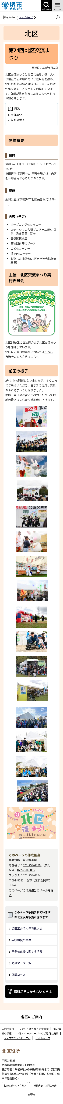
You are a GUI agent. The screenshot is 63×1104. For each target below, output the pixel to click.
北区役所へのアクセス (15, 1085)
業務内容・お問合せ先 (45, 1085)
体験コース (18, 974)
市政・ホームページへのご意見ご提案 (37, 1033)
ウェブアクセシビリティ (17, 1038)
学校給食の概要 (21, 940)
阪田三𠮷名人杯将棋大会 (27, 928)
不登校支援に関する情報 (27, 951)
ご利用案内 (8, 1028)
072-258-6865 (26, 870)
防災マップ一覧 (21, 963)
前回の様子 (18, 120)
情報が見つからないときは (33, 991)
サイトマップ (43, 1038)
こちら (48, 352)
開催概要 (16, 115)
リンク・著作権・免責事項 (33, 1028)
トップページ (26, 17)
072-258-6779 (32, 865)
